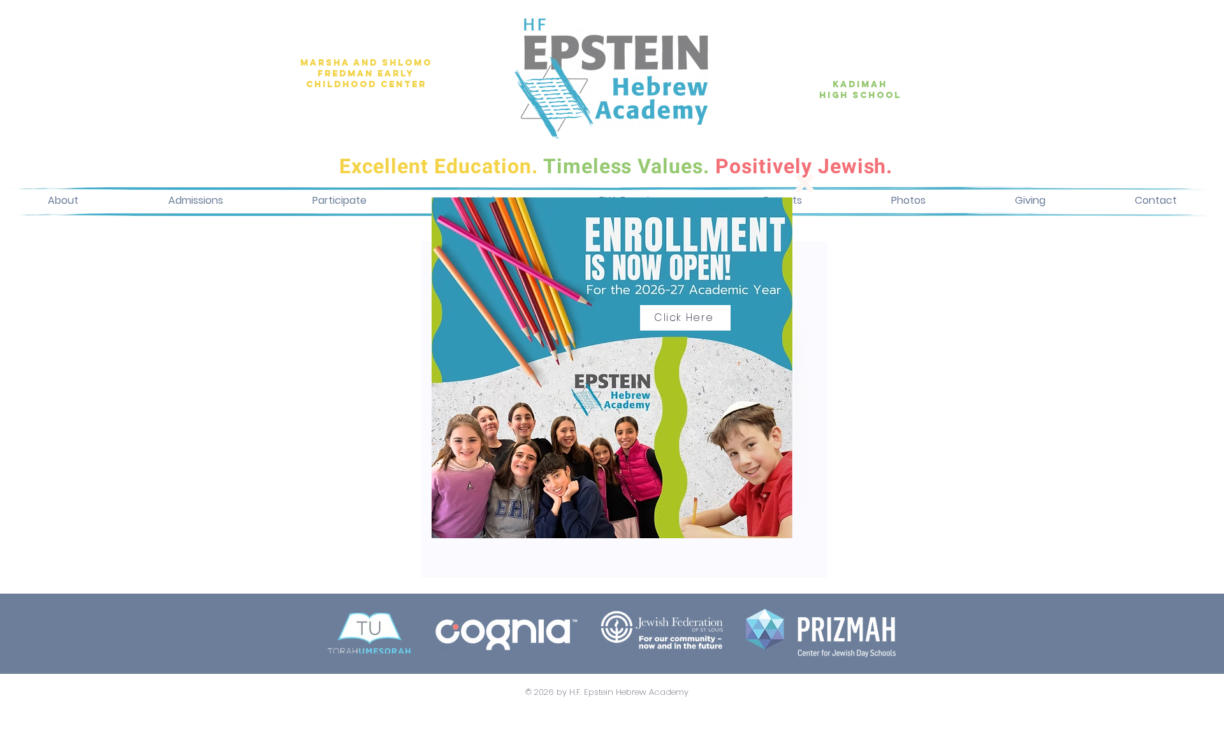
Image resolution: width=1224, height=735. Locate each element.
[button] (804, 183)
